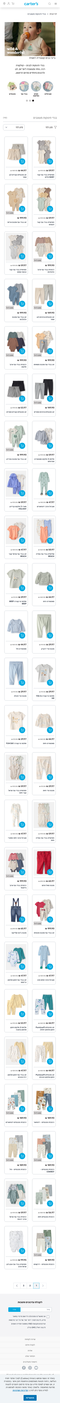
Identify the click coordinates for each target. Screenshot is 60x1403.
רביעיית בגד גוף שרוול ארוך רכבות (17, 1218)
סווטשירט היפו (48, 601)
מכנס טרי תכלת (20, 696)
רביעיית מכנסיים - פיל (18, 1169)
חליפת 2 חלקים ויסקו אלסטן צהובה (18, 1028)
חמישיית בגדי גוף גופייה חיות (45, 839)
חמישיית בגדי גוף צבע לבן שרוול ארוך (16, 1265)
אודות (30, 1350)
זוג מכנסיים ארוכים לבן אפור (45, 318)
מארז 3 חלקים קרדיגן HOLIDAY (18, 507)
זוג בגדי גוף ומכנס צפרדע (16, 459)
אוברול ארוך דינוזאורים (45, 506)
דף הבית (53, 14)
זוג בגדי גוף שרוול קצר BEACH (17, 555)
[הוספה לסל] (50, 161)
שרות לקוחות (30, 1339)
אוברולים (48, 94)
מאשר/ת (30, 1398)
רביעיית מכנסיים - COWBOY (47, 1170)
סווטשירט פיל (21, 649)
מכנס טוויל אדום (48, 885)
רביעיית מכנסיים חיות (46, 1217)
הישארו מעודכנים (30, 1362)
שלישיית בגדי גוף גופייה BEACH (45, 555)
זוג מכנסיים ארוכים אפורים (44, 412)
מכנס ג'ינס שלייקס (19, 933)
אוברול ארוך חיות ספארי (17, 838)
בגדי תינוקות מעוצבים (37, 14)
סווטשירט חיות (48, 743)
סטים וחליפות (36, 95)
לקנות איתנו (30, 1345)
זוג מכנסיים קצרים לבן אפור (17, 176)
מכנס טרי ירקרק (47, 649)
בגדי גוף (24, 94)
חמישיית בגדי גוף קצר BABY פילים (45, 176)
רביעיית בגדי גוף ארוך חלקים (18, 365)
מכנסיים (12, 94)
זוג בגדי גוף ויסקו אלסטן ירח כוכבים (17, 1076)
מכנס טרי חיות (48, 790)
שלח (14, 1309)
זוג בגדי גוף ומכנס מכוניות (44, 933)
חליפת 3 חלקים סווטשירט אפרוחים (44, 460)
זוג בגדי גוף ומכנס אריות (16, 222)
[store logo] (31, 4)
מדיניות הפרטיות (20, 1390)
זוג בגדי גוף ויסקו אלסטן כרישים (17, 981)
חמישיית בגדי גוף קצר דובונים (45, 223)
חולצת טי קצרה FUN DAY (16, 743)
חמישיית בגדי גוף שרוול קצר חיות (17, 791)
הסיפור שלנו (30, 1356)
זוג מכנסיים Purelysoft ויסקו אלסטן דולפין (45, 1028)
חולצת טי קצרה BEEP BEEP (17, 602)
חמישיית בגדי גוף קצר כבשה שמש (17, 271)
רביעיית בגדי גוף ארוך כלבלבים (45, 271)
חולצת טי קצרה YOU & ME (45, 697)
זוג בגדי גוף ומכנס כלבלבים (19, 318)
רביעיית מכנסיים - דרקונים (44, 1264)
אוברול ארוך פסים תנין (45, 980)
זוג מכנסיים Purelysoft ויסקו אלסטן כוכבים (45, 1076)
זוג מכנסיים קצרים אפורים (16, 412)
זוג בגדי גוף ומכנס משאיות (44, 364)
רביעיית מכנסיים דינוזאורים (16, 1122)
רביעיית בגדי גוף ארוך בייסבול (18, 886)
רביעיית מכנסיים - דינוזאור (44, 1122)
